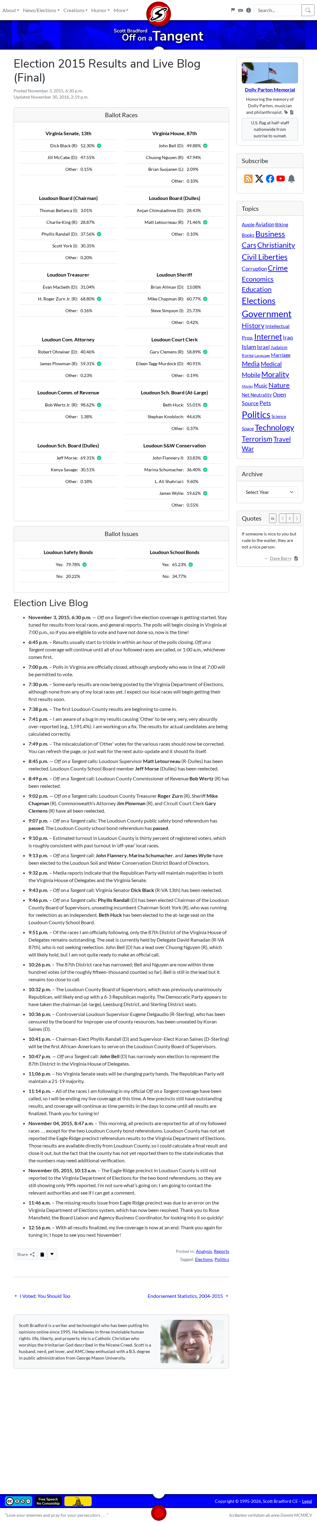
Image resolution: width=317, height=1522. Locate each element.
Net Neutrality (257, 394)
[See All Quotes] (272, 518)
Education (256, 289)
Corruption (254, 268)
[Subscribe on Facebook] (270, 179)
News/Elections (39, 10)
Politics (222, 1259)
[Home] (158, 10)
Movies (247, 386)
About (9, 10)
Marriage (280, 355)
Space (248, 428)
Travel (282, 439)
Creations (74, 10)
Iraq (288, 337)
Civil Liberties (265, 256)
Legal (307, 1501)
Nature (279, 385)
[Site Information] (249, 10)
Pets (265, 402)
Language (262, 355)
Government (267, 313)
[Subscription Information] (291, 179)
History (253, 325)
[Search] (308, 10)
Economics (258, 279)
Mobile (251, 374)
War (248, 448)
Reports (221, 1251)
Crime (278, 268)
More (119, 10)
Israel (263, 347)
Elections (204, 1259)
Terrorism (257, 438)
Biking (281, 224)
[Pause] (289, 518)
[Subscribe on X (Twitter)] (259, 179)
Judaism (279, 347)
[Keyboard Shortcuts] (241, 10)
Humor (98, 10)
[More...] (52, 1254)
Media (251, 364)
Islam (249, 346)
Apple (248, 224)
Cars (249, 245)
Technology (274, 427)
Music (260, 385)
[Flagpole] (233, 10)
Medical (271, 363)
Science (278, 416)
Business (270, 233)
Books (248, 235)
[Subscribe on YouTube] (280, 179)
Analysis (204, 1251)
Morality (275, 374)
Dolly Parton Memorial (270, 89)
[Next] (297, 518)
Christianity (276, 245)
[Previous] (282, 518)
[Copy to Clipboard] (42, 1254)
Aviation (264, 224)
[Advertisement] (158, 1426)
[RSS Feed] (248, 179)
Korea (248, 355)
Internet (268, 336)
